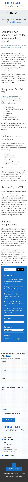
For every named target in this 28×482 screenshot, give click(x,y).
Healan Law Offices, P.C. (14, 45)
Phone (4, 370)
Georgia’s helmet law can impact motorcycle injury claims (13, 296)
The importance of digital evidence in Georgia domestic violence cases (14, 310)
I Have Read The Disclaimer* (12, 413)
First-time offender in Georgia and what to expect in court (14, 303)
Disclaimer (5, 409)
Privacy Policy (16, 474)
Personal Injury (18, 47)
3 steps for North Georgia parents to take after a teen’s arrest (13, 282)
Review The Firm (14, 469)
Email (4, 378)
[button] (25, 13)
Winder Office (9, 455)
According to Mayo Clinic (9, 97)
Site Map (11, 474)
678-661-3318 (12, 13)
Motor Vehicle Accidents (8, 47)
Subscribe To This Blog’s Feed (13, 339)
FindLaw (20, 476)
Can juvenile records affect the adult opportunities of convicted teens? (13, 289)
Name (4, 361)
